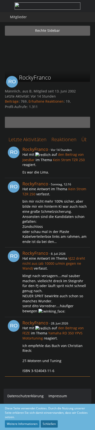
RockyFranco (35, 149)
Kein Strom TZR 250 (69, 159)
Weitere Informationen (22, 424)
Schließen (49, 424)
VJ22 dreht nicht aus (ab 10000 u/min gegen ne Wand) (53, 263)
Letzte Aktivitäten (28, 139)
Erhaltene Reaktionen (46, 101)
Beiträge (12, 101)
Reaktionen (63, 139)
